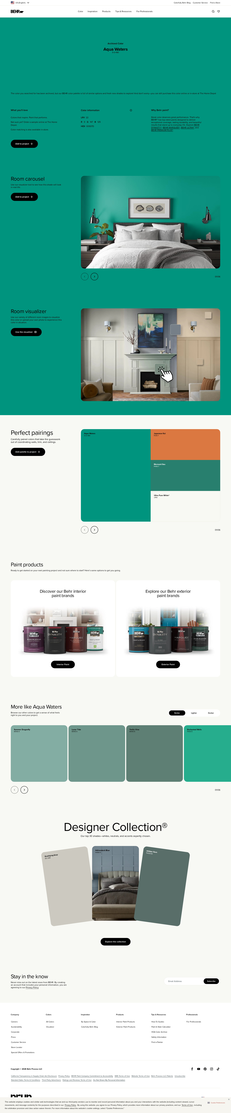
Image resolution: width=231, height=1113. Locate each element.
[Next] (94, 276)
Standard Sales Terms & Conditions (25, 1080)
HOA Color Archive (159, 1032)
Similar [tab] (177, 713)
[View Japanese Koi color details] (185, 444)
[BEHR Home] (17, 11)
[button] (216, 1102)
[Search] (213, 11)
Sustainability (16, 1026)
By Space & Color (88, 1021)
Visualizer (50, 1026)
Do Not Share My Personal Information (109, 1080)
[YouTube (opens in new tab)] (198, 1069)
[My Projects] (218, 11)
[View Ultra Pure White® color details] (185, 506)
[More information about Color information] (131, 110)
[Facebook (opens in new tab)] (192, 1069)
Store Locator (16, 1047)
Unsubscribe (180, 1076)
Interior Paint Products (125, 1021)
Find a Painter (157, 1042)
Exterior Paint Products (125, 1026)
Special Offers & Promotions (23, 1052)
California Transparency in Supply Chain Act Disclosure (34, 1076)
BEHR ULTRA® (187, 127)
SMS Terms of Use (122, 1076)
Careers (14, 1021)
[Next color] (24, 790)
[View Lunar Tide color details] (97, 753)
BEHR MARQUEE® (171, 127)
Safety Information (158, 1037)
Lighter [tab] (194, 713)
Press (13, 1037)
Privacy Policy (32, 987)
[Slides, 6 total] (150, 222)
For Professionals (193, 1021)
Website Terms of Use (140, 1076)
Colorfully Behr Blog (89, 1026)
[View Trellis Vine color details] (154, 753)
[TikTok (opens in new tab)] (218, 1069)
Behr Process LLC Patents (162, 1076)
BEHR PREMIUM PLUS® (162, 130)
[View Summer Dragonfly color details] (39, 753)
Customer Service (18, 1042)
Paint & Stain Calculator (161, 1026)
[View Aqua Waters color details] (115, 475)
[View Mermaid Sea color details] (185, 475)
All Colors (50, 1021)
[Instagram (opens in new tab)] (211, 1069)
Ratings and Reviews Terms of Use (77, 1080)
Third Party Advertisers (51, 1080)
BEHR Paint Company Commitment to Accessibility (92, 1076)
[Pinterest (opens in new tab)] (205, 1069)
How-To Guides (157, 1021)
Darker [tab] (211, 713)
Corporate (15, 1032)
